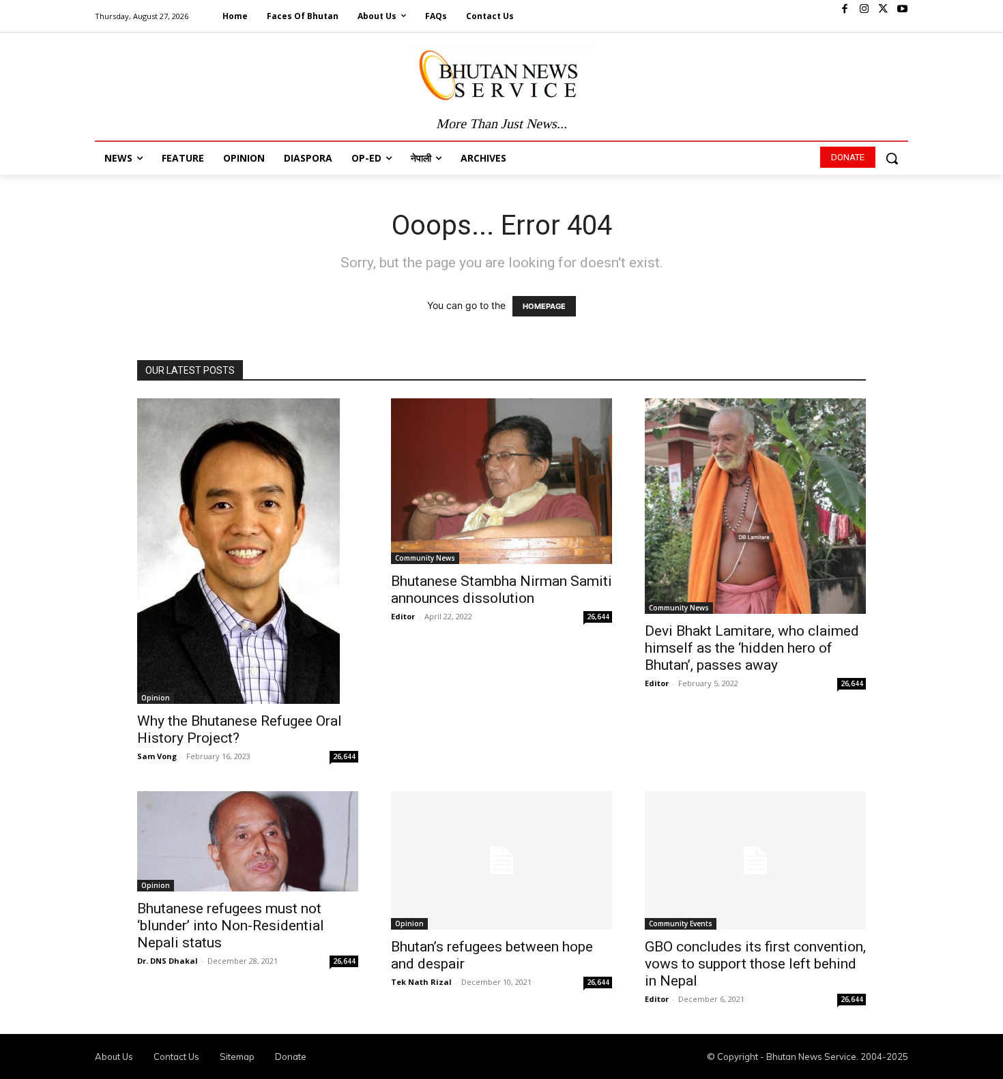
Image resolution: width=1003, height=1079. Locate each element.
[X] (883, 9)
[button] (891, 158)
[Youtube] (902, 9)
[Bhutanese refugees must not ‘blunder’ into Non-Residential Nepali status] (247, 841)
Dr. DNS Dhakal (167, 961)
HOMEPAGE (544, 306)
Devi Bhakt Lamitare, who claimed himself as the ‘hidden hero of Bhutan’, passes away (752, 648)
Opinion (155, 698)
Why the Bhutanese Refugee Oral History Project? (239, 729)
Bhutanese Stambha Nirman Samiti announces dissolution (501, 589)
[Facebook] (845, 9)
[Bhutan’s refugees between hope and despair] (501, 860)
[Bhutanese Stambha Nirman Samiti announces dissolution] (501, 481)
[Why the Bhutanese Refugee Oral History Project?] (247, 551)
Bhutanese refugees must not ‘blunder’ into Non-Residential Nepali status (230, 925)
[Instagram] (864, 9)
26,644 (344, 756)
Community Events (680, 923)
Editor (403, 616)
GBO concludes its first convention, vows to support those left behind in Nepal (755, 963)
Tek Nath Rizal (421, 982)
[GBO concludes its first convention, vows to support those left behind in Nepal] (755, 860)
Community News (425, 558)
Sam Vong (157, 756)
